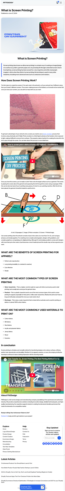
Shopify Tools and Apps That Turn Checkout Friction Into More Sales (20, 476)
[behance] (61, 443)
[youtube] (51, 443)
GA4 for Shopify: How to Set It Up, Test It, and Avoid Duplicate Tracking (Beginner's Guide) (26, 472)
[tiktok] (56, 443)
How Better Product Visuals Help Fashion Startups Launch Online (20, 468)
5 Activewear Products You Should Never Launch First (16, 463)
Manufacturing (7, 441)
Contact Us (26, 431)
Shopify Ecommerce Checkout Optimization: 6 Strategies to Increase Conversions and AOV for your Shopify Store (32, 481)
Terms (24, 439)
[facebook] (43, 443)
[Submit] (59, 438)
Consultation (6, 444)
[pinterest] (53, 443)
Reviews (25, 429)
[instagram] (48, 443)
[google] (46, 443)
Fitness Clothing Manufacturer (11, 451)
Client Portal (6, 449)
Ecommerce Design (8, 439)
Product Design (7, 434)
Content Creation (8, 436)
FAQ (24, 434)
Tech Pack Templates (8, 446)
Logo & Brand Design (9, 431)
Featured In (26, 436)
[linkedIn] (58, 443)
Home (4, 429)
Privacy (25, 441)
